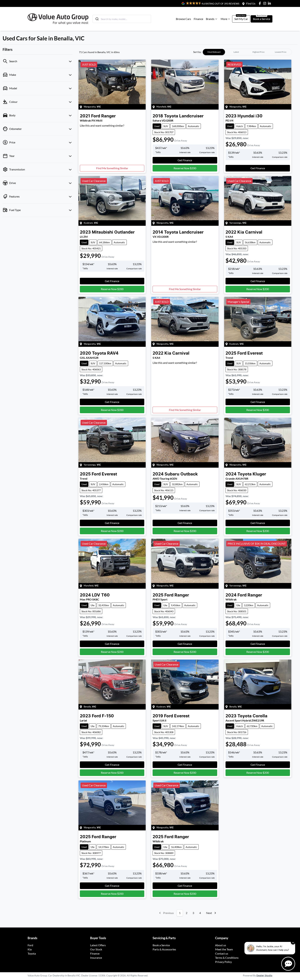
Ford (30, 945)
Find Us (250, 3)
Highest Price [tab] (258, 52)
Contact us (221, 953)
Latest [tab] (236, 52)
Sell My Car (241, 18)
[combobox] (122, 19)
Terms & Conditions (227, 957)
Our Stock (96, 949)
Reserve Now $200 (185, 168)
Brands (210, 18)
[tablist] (247, 52)
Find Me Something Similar (112, 168)
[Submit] (97, 19)
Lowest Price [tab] (280, 52)
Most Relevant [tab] (213, 52)
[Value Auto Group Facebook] (260, 3)
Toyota (32, 953)
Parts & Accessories (164, 949)
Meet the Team (224, 949)
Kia (30, 949)
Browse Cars (183, 18)
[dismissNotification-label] (293, 942)
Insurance (96, 957)
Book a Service (261, 18)
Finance (198, 18)
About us (220, 945)
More (224, 18)
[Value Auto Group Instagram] (265, 3)
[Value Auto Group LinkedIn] (270, 3)
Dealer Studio (264, 975)
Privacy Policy (223, 961)
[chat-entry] (288, 964)
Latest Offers (98, 945)
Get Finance (185, 160)
